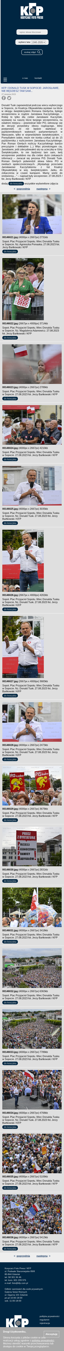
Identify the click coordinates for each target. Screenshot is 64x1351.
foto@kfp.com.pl (20, 1283)
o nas (25, 78)
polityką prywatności (43, 1340)
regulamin (44, 1319)
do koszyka (16, 183)
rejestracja (45, 1323)
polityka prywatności (49, 1316)
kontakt (38, 78)
